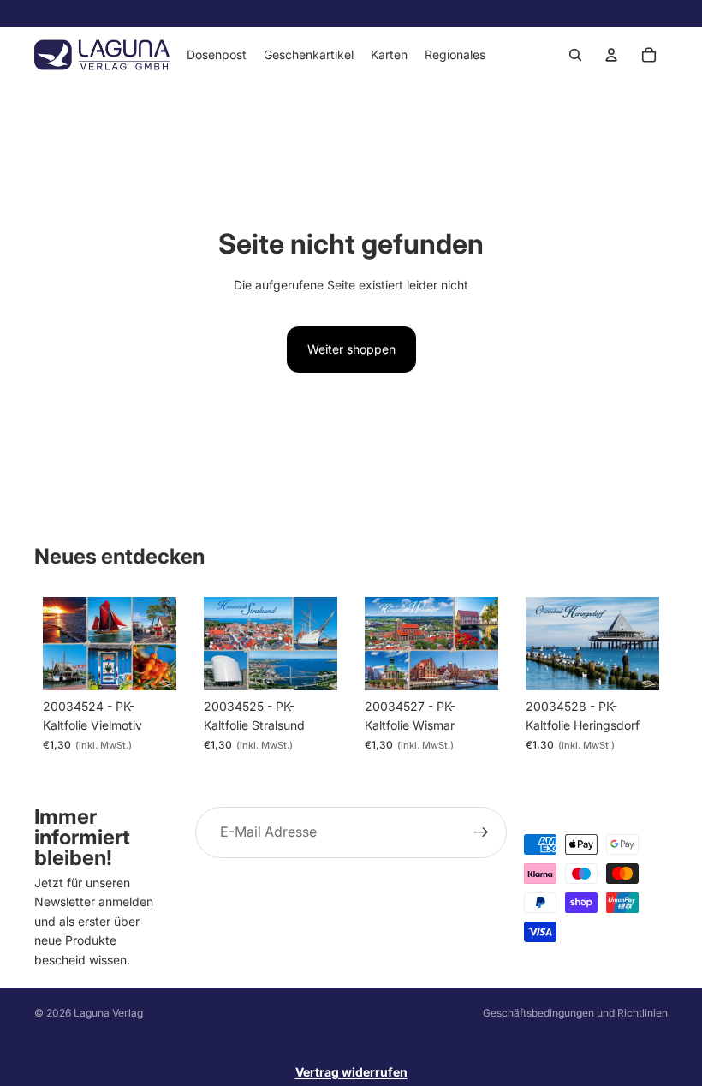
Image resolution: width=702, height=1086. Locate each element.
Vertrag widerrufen (351, 1072)
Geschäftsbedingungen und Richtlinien (575, 1012)
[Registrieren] (481, 832)
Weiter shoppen (351, 349)
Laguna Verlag (108, 1012)
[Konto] (611, 55)
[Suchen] (575, 55)
